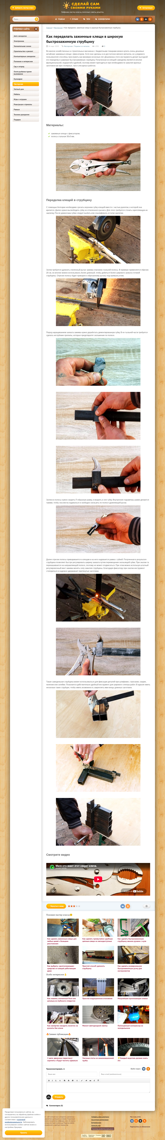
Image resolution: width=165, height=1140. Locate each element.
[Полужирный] (49, 1080)
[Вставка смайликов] (77, 1080)
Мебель (17, 94)
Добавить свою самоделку (100, 1117)
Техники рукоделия (21, 114)
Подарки (17, 119)
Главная (61, 19)
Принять (23, 1133)
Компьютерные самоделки (24, 56)
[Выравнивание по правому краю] (73, 1080)
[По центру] (69, 1080)
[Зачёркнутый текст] (60, 1080)
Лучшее (75, 19)
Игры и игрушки (20, 99)
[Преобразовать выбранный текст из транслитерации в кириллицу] (94, 1080)
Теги (88, 19)
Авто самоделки (20, 36)
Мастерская (18, 84)
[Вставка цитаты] (90, 1080)
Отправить (59, 1097)
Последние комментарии (99, 1120)
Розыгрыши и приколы (23, 104)
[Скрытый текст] (86, 1080)
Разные (17, 109)
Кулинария (18, 79)
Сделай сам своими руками (82, 5)
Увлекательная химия (22, 46)
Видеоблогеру (96, 1123)
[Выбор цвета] (82, 1080)
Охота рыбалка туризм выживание (23, 72)
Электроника (19, 41)
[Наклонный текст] (52, 1080)
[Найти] (36, 19)
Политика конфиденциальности (103, 1129)
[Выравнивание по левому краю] (65, 1080)
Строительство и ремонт (23, 51)
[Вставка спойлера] (98, 1080)
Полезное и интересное (23, 61)
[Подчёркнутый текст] (56, 1080)
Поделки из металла (81, 46)
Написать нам (95, 1126)
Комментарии (104, 19)
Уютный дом (19, 89)
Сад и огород (19, 66)
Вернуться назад (57, 906)
